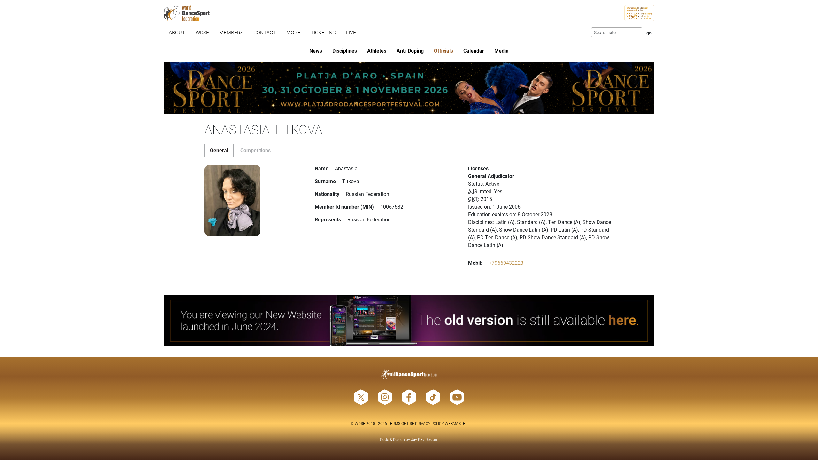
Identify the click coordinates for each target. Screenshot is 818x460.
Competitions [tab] (255, 150)
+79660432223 (506, 262)
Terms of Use (401, 423)
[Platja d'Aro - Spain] (409, 88)
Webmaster (456, 423)
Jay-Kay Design (424, 439)
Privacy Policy (429, 423)
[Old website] (409, 321)
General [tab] (219, 150)
